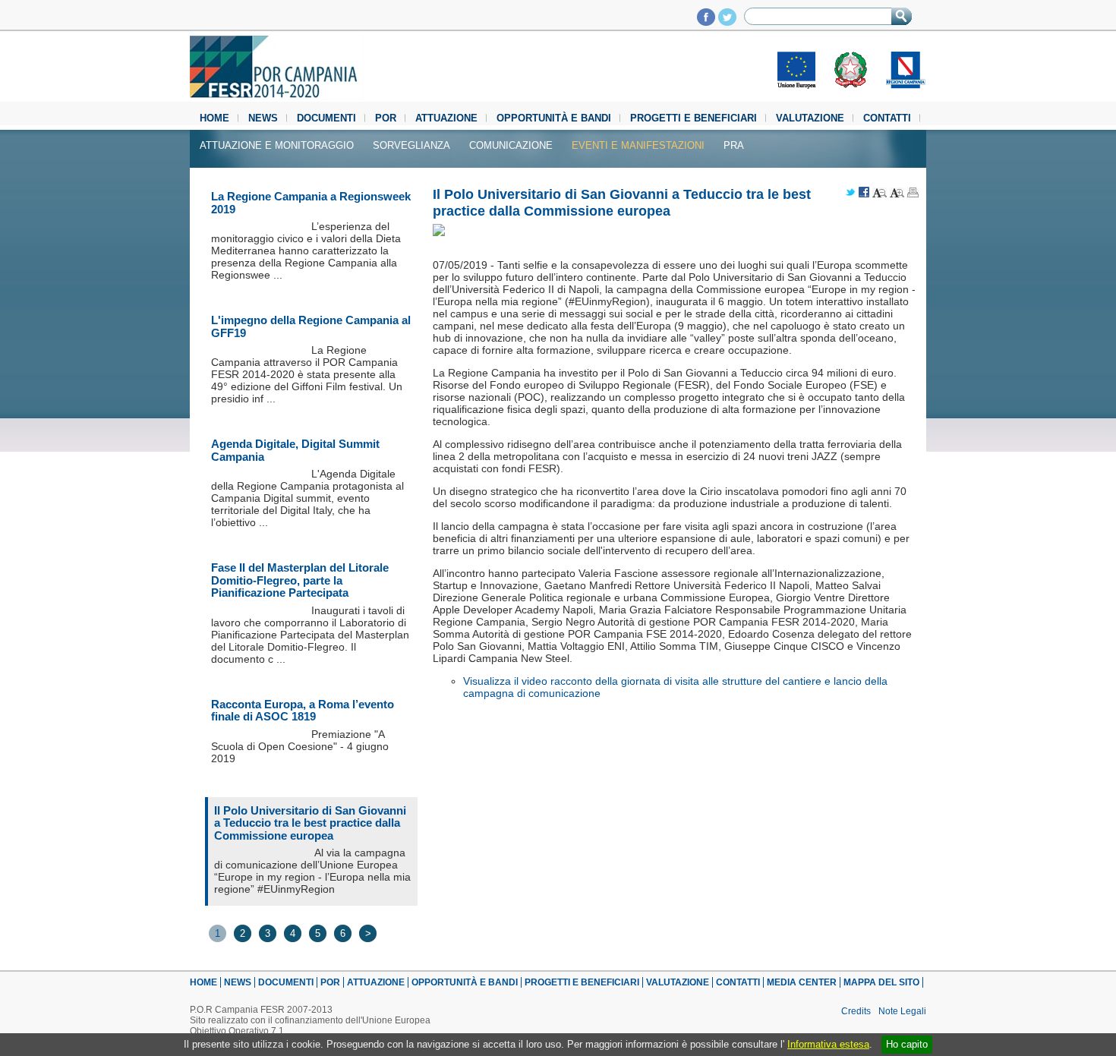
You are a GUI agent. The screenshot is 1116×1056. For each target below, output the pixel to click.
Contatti (887, 118)
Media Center (802, 982)
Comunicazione (511, 145)
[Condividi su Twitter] (850, 193)
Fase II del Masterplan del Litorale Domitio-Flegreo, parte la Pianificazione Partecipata (300, 580)
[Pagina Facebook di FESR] (706, 21)
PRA (734, 145)
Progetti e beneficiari (693, 118)
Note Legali (902, 1011)
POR (385, 118)
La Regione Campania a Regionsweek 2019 (311, 203)
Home (214, 118)
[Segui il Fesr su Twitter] (727, 21)
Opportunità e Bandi (554, 118)
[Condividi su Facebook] (864, 193)
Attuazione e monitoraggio (277, 145)
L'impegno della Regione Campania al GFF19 (311, 326)
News (263, 118)
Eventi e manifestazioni (638, 145)
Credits (856, 1011)
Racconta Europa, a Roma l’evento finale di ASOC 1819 (302, 710)
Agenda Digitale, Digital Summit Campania (295, 450)
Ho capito (907, 1044)
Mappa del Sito (881, 982)
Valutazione (810, 118)
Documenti (326, 118)
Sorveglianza (411, 145)
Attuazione (446, 118)
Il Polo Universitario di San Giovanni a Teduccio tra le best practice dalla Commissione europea (310, 823)
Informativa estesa (828, 1044)
